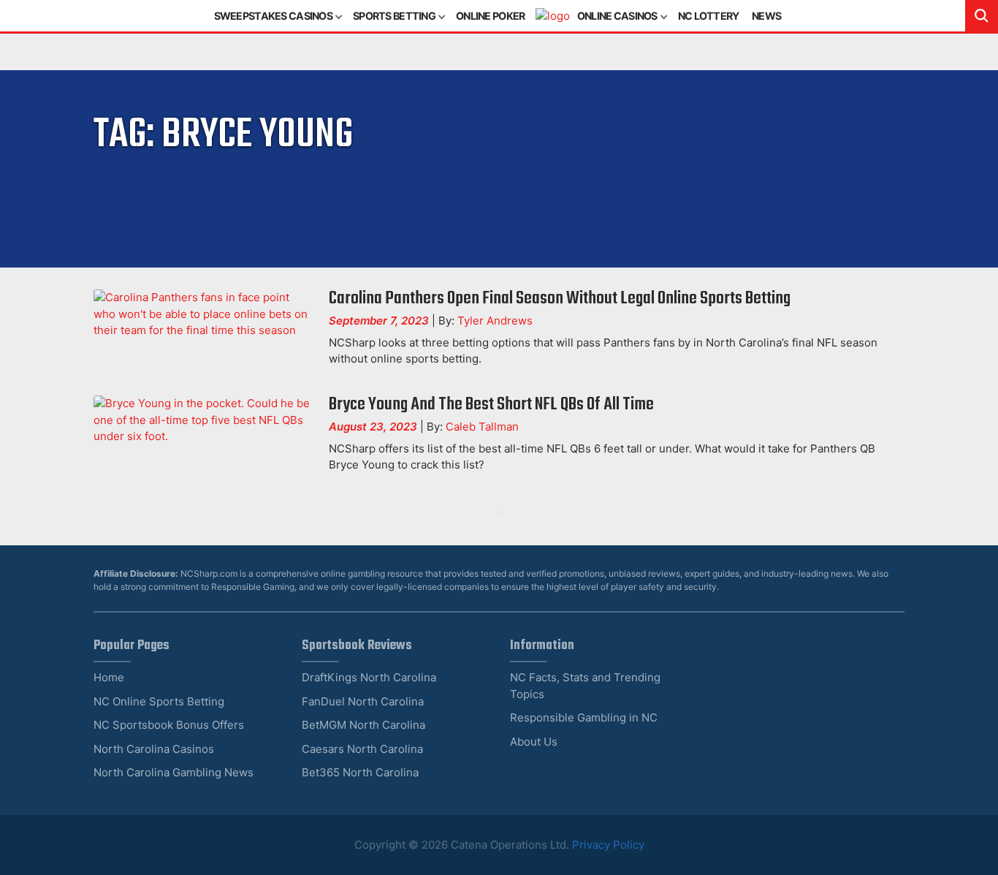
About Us (533, 742)
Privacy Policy (608, 845)
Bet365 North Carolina (360, 772)
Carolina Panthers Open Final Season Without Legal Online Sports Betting (560, 298)
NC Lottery (708, 16)
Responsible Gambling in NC (584, 717)
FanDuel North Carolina (363, 701)
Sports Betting (394, 16)
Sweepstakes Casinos (273, 16)
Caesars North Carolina (362, 749)
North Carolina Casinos (154, 749)
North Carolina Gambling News (174, 772)
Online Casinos (617, 16)
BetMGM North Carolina (363, 725)
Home (109, 677)
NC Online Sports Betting (159, 701)
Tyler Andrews (495, 320)
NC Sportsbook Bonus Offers (169, 725)
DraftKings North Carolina (369, 677)
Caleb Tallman (482, 426)
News (766, 16)
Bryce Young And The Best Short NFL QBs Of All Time (491, 404)
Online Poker (490, 16)
